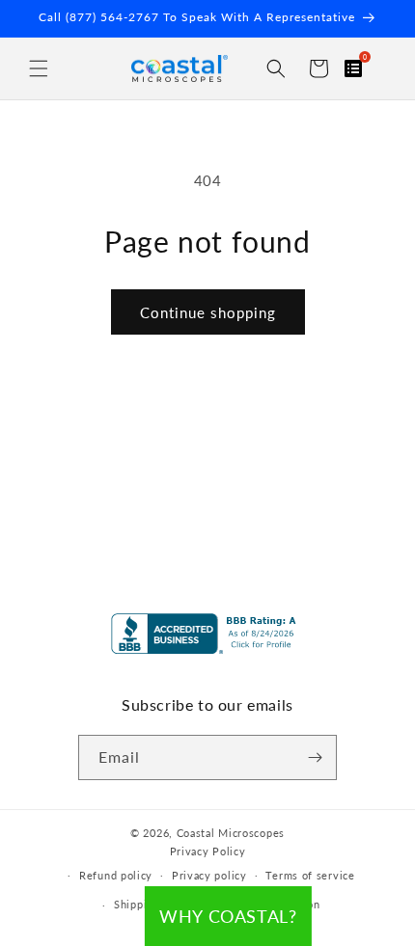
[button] (38, 68)
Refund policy (115, 875)
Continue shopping (208, 312)
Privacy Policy (208, 851)
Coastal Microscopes (231, 832)
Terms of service (309, 875)
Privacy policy (209, 875)
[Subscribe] (314, 757)
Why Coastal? (227, 916)
